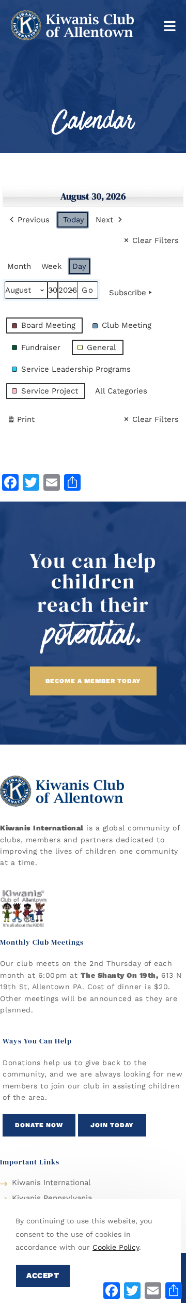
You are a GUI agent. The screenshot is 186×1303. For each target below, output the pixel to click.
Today (73, 219)
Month (19, 266)
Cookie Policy (115, 1247)
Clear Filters (155, 240)
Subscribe (127, 292)
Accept (42, 1275)
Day (79, 266)
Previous (34, 219)
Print (21, 421)
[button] (93, 680)
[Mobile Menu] (170, 25)
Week (51, 266)
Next (104, 219)
